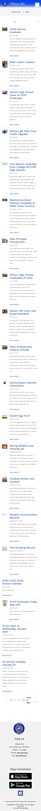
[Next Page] (23, 700)
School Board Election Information (23, 384)
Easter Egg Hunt (20, 415)
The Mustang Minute (22, 547)
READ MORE (15, 56)
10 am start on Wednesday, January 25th (14, 628)
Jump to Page (28, 700)
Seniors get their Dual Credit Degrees (23, 133)
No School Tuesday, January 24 (14, 663)
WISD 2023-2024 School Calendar (12, 582)
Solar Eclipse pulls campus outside (21, 348)
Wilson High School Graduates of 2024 (21, 276)
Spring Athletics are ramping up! (22, 447)
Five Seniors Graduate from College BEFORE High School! (23, 167)
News (27, 12)
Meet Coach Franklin (22, 62)
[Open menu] (37, 5)
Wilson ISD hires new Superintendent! (23, 312)
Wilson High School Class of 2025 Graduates (21, 95)
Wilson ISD (16, 12)
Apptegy (25, 808)
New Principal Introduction (18, 240)
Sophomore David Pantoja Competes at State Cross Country (22, 203)
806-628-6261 (22, 753)
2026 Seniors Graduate (18, 31)
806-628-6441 (21, 756)
